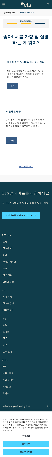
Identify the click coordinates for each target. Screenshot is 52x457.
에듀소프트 (8, 373)
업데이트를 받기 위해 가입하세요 (21, 215)
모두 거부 (26, 444)
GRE (4, 338)
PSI (4, 366)
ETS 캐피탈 (8, 282)
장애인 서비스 (9, 261)
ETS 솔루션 (8, 303)
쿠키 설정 (26, 436)
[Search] (48, 406)
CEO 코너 (7, 275)
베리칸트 (6, 386)
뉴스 (4, 268)
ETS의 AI (7, 248)
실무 (4, 345)
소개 (4, 241)
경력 (4, 255)
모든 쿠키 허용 (26, 452)
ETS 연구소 (8, 310)
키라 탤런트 (8, 380)
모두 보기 (7, 351)
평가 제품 (7, 296)
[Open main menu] (4, 4)
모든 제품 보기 (26, 166)
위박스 (5, 393)
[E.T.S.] (26, 4)
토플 (4, 325)
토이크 (5, 331)
